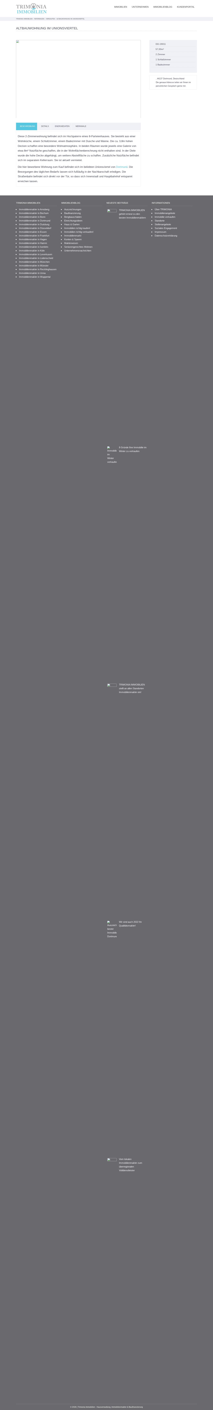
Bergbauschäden (73, 217)
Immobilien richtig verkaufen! (78, 232)
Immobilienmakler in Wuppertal (34, 276)
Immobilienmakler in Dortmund (34, 220)
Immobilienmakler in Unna (32, 273)
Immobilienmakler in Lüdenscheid (36, 258)
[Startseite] (32, 8)
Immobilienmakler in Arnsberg (34, 209)
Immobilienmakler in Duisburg (34, 224)
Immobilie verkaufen (165, 217)
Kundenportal (186, 7)
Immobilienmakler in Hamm (33, 243)
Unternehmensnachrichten (77, 250)
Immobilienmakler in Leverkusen (35, 254)
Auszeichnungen (72, 209)
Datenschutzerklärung (166, 235)
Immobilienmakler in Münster (33, 265)
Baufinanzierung (72, 213)
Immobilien (120, 7)
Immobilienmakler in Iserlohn (33, 247)
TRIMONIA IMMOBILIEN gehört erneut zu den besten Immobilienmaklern (132, 214)
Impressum (160, 232)
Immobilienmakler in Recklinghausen (37, 269)
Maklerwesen (71, 243)
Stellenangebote (163, 224)
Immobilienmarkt (72, 235)
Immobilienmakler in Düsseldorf (35, 228)
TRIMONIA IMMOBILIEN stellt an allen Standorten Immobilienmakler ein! (132, 688)
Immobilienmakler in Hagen (33, 239)
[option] (78, 79)
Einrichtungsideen (73, 220)
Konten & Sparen (73, 239)
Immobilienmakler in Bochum (34, 213)
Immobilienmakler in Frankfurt (34, 235)
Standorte (160, 220)
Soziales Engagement (166, 228)
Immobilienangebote (165, 213)
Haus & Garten (72, 224)
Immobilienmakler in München (34, 261)
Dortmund (121, 166)
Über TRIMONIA (163, 209)
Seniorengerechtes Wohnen (78, 247)
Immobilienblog (162, 7)
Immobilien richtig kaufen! (77, 228)
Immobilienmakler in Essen (33, 232)
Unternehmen (140, 7)
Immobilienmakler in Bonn (32, 217)
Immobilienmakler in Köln (32, 250)
